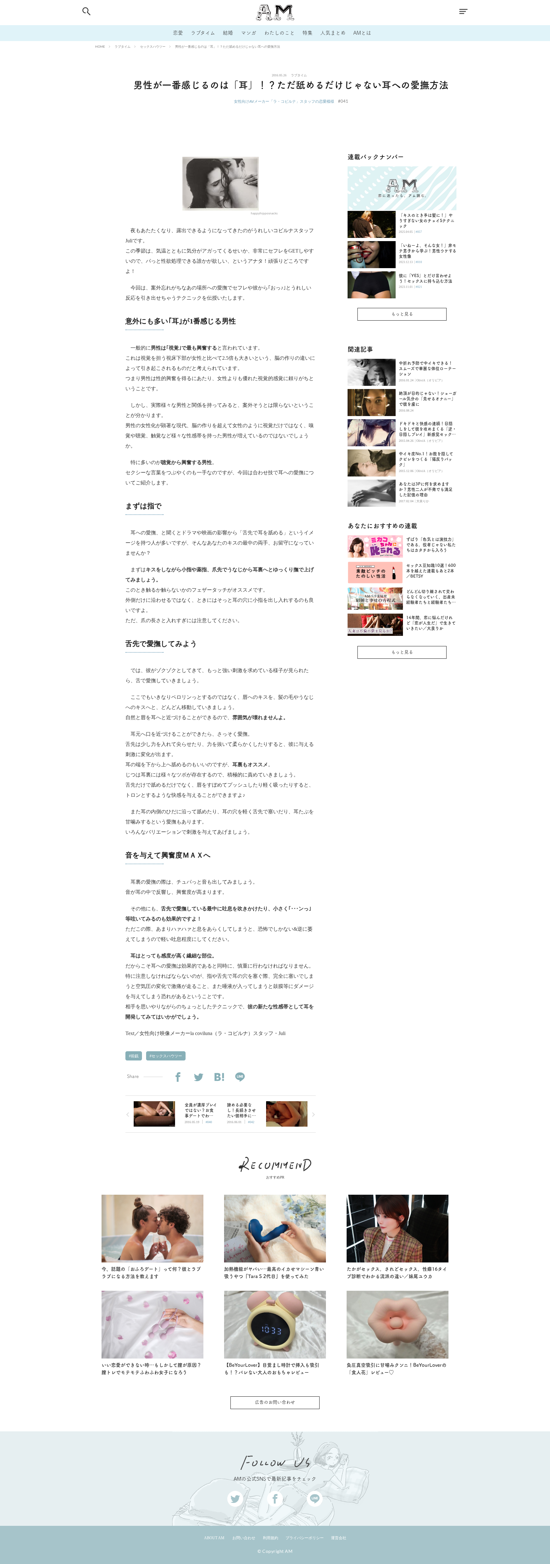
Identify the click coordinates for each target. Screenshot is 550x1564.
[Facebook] (178, 1077)
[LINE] (240, 1077)
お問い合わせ (243, 1538)
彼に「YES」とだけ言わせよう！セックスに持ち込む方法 (425, 278)
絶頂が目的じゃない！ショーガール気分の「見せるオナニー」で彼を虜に (427, 398)
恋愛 (178, 32)
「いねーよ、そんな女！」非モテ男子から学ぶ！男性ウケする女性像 (427, 250)
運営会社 (338, 1538)
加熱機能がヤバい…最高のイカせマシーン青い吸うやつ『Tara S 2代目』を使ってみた (274, 1273)
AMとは (362, 32)
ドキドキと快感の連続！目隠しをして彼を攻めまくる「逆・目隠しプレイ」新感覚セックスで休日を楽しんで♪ (427, 429)
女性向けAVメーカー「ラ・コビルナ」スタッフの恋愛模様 (284, 101)
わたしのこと (279, 32)
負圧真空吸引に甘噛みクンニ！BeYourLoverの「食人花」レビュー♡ (397, 1369)
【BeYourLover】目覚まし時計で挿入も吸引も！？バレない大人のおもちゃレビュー (271, 1369)
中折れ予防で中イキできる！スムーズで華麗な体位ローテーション (427, 368)
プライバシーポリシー (305, 1538)
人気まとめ (333, 32)
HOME (100, 46)
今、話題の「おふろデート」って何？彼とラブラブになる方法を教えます (151, 1273)
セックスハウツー (153, 46)
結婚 (228, 32)
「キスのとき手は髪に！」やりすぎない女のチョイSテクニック (427, 220)
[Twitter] (198, 1077)
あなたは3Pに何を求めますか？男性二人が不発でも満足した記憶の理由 (426, 489)
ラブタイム (203, 32)
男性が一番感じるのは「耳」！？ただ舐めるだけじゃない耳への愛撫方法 (227, 46)
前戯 (134, 1056)
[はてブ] (219, 1077)
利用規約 (270, 1538)
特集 (307, 32)
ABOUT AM (214, 1538)
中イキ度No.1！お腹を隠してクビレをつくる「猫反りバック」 (426, 459)
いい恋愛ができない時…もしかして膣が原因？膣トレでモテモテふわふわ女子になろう (151, 1369)
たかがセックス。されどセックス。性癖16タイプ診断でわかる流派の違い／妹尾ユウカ (397, 1273)
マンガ (248, 32)
